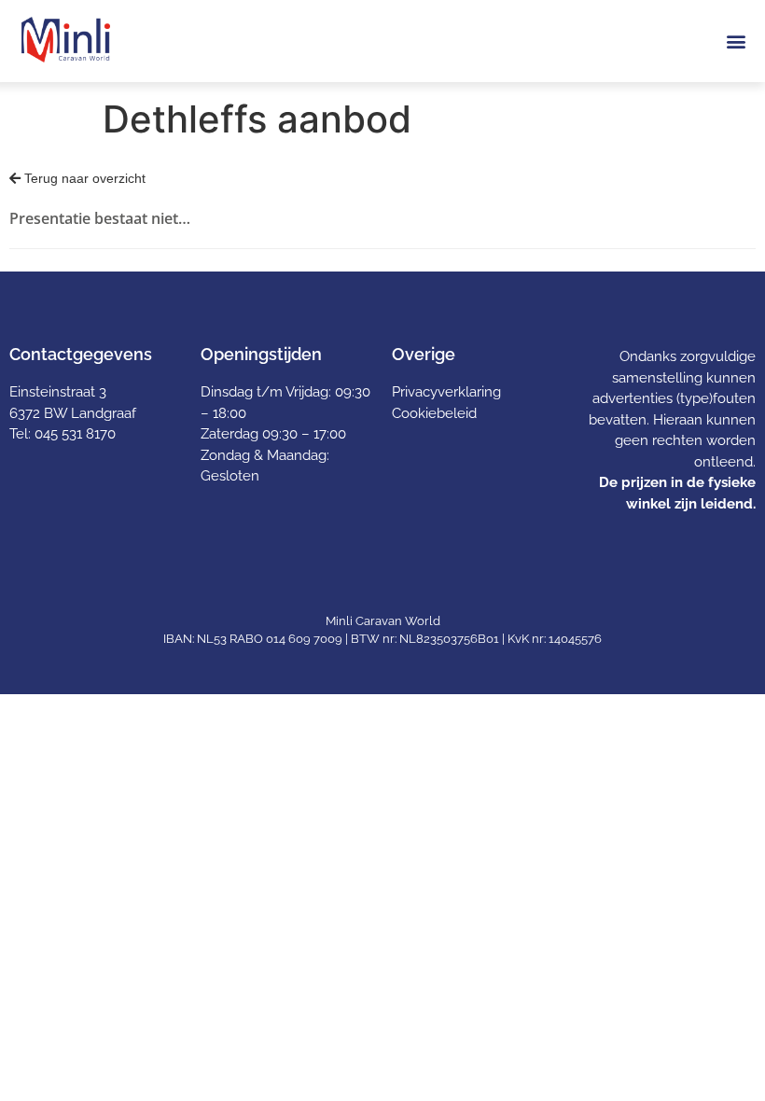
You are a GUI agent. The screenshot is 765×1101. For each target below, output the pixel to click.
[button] (735, 40)
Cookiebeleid (434, 413)
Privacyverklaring (446, 391)
